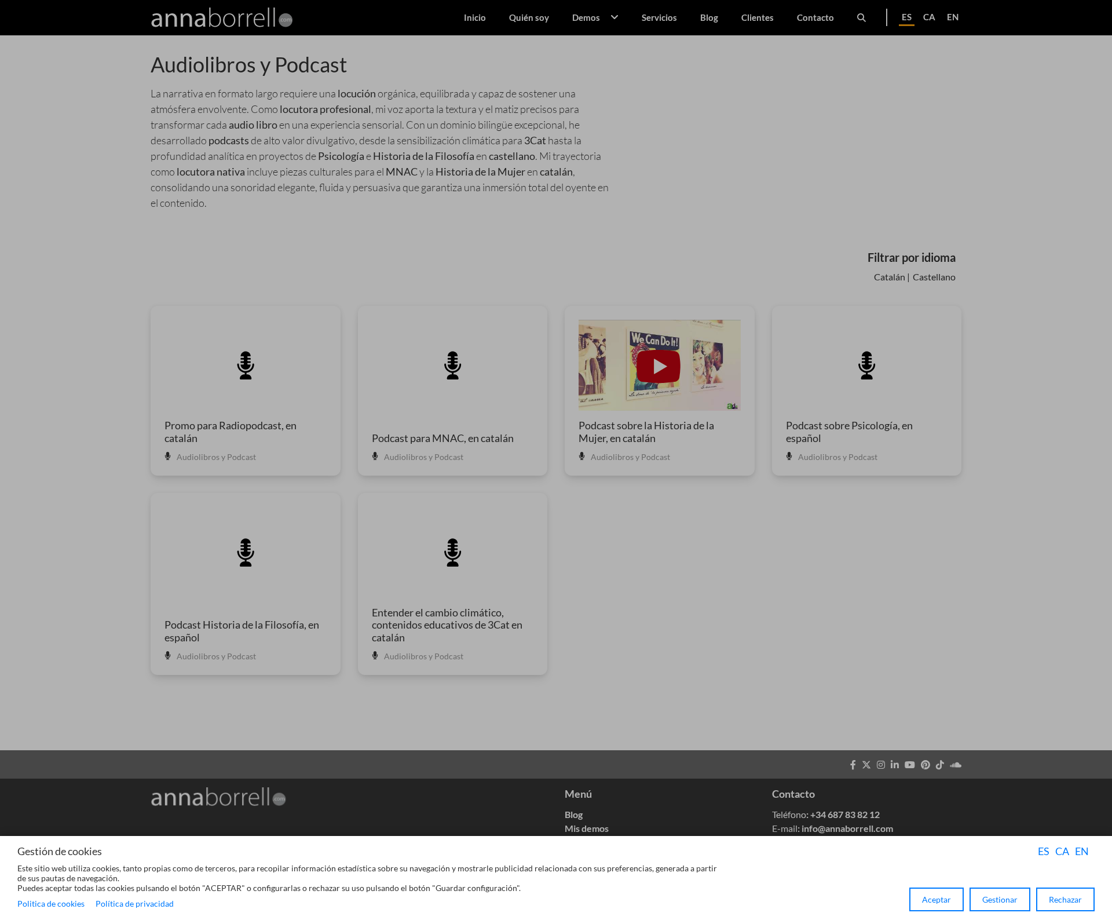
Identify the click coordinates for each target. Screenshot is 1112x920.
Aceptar (936, 899)
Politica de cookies (51, 903)
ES (1043, 851)
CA (1062, 851)
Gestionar (1000, 899)
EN (1082, 851)
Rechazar (1065, 899)
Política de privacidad (135, 903)
